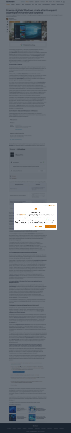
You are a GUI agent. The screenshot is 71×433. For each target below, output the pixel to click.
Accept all (50, 226)
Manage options (38, 226)
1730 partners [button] (22, 214)
